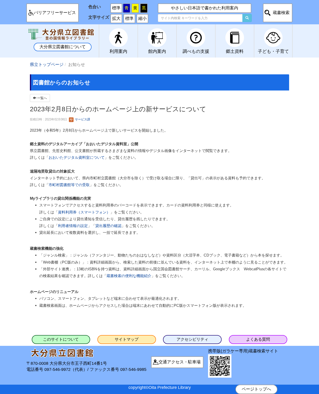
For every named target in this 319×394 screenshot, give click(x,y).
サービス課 (82, 119)
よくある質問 (258, 339)
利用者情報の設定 (73, 226)
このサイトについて (61, 339)
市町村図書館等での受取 (69, 185)
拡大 (116, 18)
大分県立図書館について (62, 46)
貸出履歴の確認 (108, 226)
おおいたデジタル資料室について (77, 157)
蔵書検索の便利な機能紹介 (128, 276)
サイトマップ (126, 339)
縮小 (142, 18)
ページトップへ (256, 389)
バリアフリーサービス (55, 12)
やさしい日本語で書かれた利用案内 (204, 8)
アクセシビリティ (192, 339)
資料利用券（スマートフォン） (84, 212)
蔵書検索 (281, 12)
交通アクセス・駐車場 (180, 362)
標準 (116, 8)
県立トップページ (47, 64)
